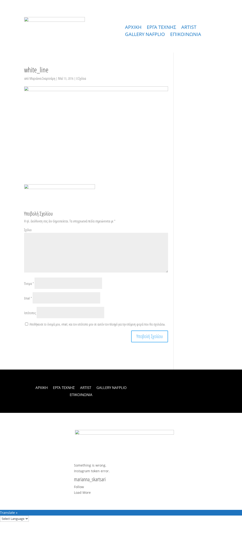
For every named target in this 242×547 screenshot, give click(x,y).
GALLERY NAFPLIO (145, 35)
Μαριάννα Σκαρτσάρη (42, 78)
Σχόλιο (28, 230)
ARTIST (188, 28)
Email (28, 298)
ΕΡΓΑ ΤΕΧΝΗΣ (161, 28)
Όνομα (29, 283)
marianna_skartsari (90, 479)
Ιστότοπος (30, 313)
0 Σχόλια (81, 78)
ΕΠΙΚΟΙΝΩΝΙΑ (185, 35)
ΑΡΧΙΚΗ (133, 28)
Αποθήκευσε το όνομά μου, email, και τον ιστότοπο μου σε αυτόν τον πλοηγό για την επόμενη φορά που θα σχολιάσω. (97, 324)
